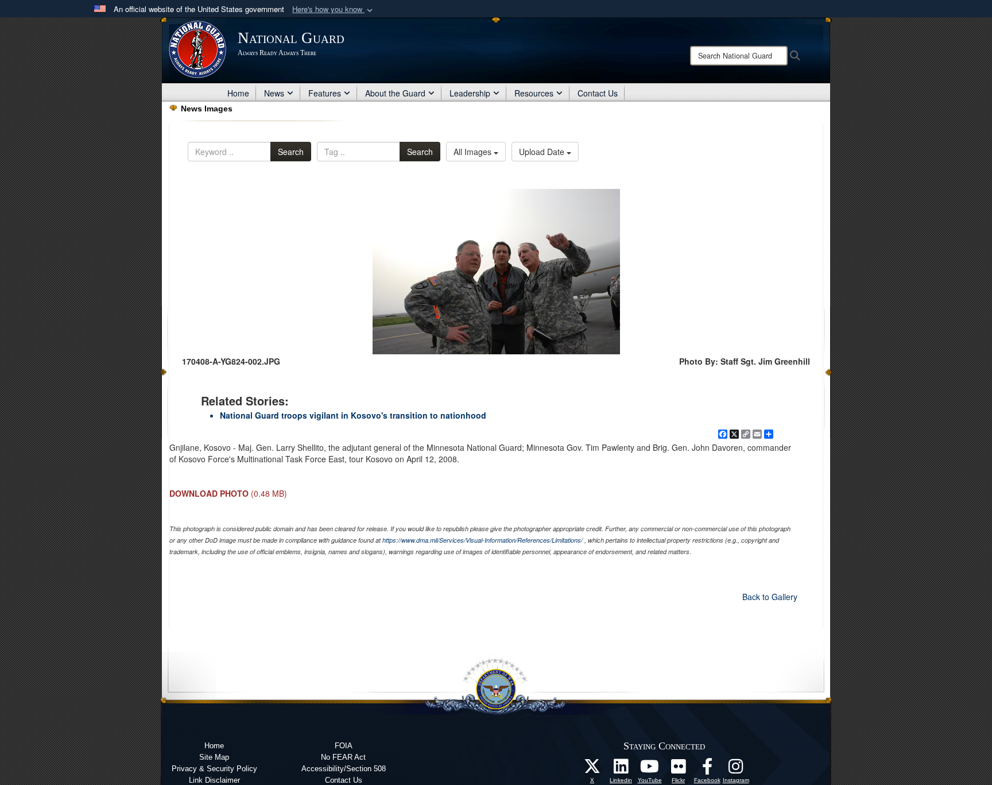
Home (238, 93)
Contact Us (598, 93)
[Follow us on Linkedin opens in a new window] (621, 769)
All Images (474, 151)
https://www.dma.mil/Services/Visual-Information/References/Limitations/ (482, 540)
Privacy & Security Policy (214, 768)
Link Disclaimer (214, 780)
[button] (333, 9)
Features (324, 93)
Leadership (470, 93)
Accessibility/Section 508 (343, 768)
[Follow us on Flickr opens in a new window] (678, 769)
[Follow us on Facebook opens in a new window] (707, 769)
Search (291, 151)
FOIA (343, 745)
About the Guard (395, 93)
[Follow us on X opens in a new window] (592, 769)
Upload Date (543, 151)
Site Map (214, 757)
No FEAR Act (343, 757)
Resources (533, 93)
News (274, 93)
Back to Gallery (769, 596)
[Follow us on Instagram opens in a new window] (736, 769)
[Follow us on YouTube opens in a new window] (650, 769)
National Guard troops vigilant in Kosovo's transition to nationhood (353, 415)
